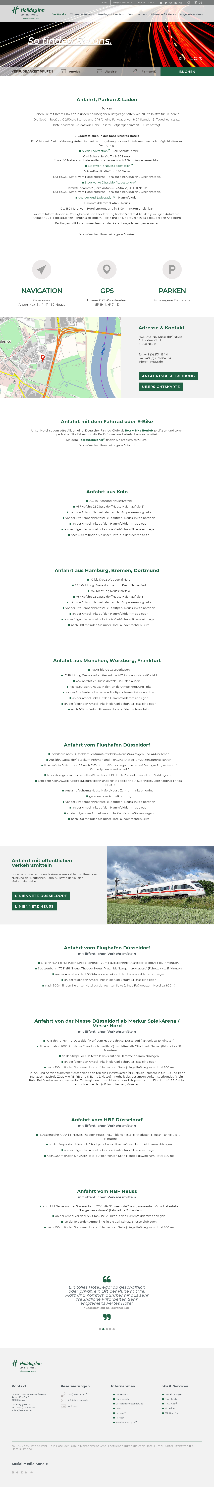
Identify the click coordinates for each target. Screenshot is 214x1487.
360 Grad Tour (172, 1413)
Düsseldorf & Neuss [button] (163, 14)
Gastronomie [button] (136, 14)
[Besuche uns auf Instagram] (171, 2)
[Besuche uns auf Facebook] (161, 2)
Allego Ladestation (95, 151)
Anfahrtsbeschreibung (168, 376)
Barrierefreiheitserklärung (129, 1403)
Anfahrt (103, 3)
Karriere (120, 1413)
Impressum (122, 1394)
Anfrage (72, 1406)
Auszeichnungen (173, 1394)
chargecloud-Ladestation (95, 197)
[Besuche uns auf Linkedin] (176, 2)
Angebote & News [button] (191, 14)
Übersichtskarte (161, 387)
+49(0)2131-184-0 (76, 1394)
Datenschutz (122, 1399)
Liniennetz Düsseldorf (41, 896)
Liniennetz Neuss (34, 906)
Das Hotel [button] (58, 14)
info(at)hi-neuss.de (21, 1410)
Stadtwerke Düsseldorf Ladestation (109, 182)
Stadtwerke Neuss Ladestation (109, 165)
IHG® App (170, 1403)
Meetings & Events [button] (110, 14)
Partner (120, 1417)
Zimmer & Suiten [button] (81, 14)
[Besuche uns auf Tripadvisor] (180, 2)
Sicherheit (170, 1408)
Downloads (171, 1399)
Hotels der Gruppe (125, 1422)
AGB (118, 1408)
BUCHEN (187, 72)
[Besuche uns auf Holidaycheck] (166, 2)
